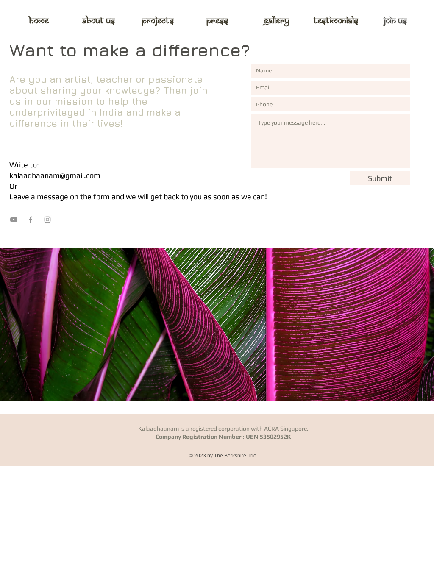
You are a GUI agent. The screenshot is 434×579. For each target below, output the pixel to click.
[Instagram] (47, 219)
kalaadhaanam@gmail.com (54, 175)
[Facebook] (30, 219)
